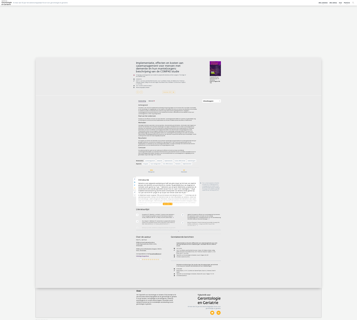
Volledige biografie (141, 256)
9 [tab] (156, 259)
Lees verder (167, 204)
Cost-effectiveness (168, 164)
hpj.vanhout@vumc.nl (155, 254)
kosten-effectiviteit (180, 160)
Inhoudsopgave (208, 101)
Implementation (187, 164)
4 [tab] (146, 259)
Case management (155, 164)
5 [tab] (148, 259)
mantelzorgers (192, 160)
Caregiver (145, 164)
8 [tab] (154, 259)
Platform (347, 3)
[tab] (142, 101)
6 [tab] (150, 259)
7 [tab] (152, 259)
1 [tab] (140, 259)
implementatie (168, 160)
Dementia (178, 164)
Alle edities (333, 3)
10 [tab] (158, 259)
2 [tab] (142, 259)
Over (340, 3)
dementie (159, 160)
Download (166, 92)
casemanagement (150, 160)
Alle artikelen (323, 3)
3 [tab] (144, 259)
